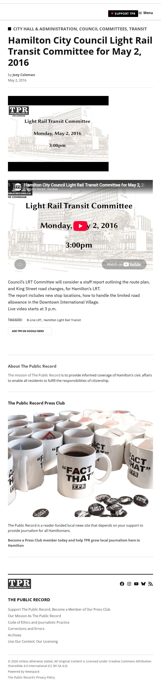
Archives (14, 635)
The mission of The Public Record (34, 375)
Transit (138, 29)
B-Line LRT (34, 320)
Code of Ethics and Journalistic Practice (38, 622)
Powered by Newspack (23, 671)
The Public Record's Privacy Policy (31, 677)
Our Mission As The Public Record (34, 616)
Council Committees (103, 29)
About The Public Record (32, 366)
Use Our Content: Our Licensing (33, 641)
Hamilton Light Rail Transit (62, 320)
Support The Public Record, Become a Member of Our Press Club (59, 609)
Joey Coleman (24, 74)
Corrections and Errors (26, 628)
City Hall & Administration (45, 29)
